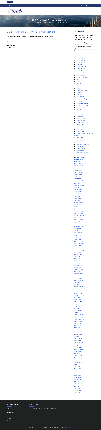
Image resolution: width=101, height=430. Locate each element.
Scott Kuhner (77, 224)
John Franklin (80, 129)
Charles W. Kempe (78, 331)
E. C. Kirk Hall (77, 329)
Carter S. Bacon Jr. (81, 98)
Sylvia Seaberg (80, 85)
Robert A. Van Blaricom (79, 332)
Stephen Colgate (78, 334)
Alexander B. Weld (78, 316)
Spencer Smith (77, 357)
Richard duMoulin (81, 109)
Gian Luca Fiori (80, 126)
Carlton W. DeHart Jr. (79, 196)
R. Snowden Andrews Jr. (79, 359)
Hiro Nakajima (80, 70)
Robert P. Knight (78, 345)
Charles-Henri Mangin (79, 209)
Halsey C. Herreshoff (79, 342)
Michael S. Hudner (78, 193)
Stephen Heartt (77, 271)
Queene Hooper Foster (79, 226)
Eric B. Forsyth (77, 368)
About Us (55, 10)
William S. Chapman (78, 219)
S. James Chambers (78, 288)
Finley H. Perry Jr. (78, 353)
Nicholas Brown (77, 386)
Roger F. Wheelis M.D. (79, 243)
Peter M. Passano (81, 157)
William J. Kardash (81, 120)
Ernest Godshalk (80, 146)
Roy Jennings (77, 230)
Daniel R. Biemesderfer (82, 100)
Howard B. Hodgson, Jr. (82, 66)
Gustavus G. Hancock (79, 250)
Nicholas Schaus (78, 183)
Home (50, 10)
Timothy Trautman (78, 172)
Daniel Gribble (80, 59)
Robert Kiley (77, 284)
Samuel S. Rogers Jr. (78, 163)
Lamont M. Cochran (78, 165)
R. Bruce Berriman (78, 290)
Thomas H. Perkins (78, 167)
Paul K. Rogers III (78, 249)
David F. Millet (80, 137)
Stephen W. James (78, 254)
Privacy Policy (10, 418)
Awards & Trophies (41, 22)
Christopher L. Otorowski (82, 90)
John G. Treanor (77, 299)
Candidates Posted (29, 2)
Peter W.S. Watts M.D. (79, 362)
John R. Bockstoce (78, 174)
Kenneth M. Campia (78, 314)
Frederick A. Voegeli (78, 381)
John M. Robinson (78, 232)
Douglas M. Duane (78, 305)
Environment (89, 10)
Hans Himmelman (81, 124)
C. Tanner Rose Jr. (78, 306)
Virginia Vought (77, 161)
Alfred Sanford (77, 236)
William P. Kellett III (78, 318)
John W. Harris (77, 256)
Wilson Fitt (79, 139)
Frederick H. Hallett (78, 241)
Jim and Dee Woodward (82, 152)
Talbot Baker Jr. (77, 390)
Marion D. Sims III (78, 245)
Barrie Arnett (77, 372)
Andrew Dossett (78, 234)
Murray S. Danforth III (79, 349)
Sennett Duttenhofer (79, 211)
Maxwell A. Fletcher (78, 280)
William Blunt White (78, 277)
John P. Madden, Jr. (81, 111)
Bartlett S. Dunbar (78, 195)
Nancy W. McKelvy (78, 202)
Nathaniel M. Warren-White (83, 144)
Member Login (90, 5)
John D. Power (77, 275)
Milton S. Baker (77, 204)
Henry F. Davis (77, 182)
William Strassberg (81, 75)
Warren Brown (77, 260)
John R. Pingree (77, 217)
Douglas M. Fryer (78, 237)
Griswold (79, 94)
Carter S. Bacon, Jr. (81, 96)
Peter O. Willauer (78, 338)
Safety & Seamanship (65, 10)
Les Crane (79, 79)
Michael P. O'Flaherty (79, 293)
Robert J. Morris (77, 336)
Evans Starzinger (78, 191)
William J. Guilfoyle (81, 60)
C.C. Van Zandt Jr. (78, 347)
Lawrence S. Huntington (82, 107)
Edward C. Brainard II (79, 169)
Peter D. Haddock (78, 200)
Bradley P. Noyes (78, 373)
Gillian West (76, 312)
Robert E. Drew (80, 154)
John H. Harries (77, 208)
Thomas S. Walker (78, 228)
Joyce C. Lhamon (78, 340)
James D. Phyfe (77, 375)
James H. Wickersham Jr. (79, 292)
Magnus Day (80, 81)
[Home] (15, 10)
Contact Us (10, 420)
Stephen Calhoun (81, 68)
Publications (76, 10)
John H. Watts (77, 366)
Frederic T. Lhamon (78, 325)
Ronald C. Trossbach (79, 215)
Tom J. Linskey (77, 187)
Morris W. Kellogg (78, 189)
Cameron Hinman (78, 355)
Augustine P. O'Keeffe (79, 269)
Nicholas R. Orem (81, 150)
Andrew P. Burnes (78, 321)
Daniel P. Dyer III (78, 297)
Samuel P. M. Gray (78, 278)
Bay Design (69, 427)
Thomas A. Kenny (81, 118)
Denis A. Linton (77, 264)
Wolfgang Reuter (78, 327)
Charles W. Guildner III (79, 185)
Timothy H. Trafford (78, 213)
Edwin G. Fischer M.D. (79, 159)
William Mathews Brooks (82, 103)
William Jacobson (81, 62)
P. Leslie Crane (77, 178)
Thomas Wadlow (78, 265)
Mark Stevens (80, 88)
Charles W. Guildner (78, 303)
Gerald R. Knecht (78, 344)
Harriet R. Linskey (78, 170)
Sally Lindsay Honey (78, 221)
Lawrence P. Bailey (78, 180)
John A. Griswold (80, 122)
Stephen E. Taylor (78, 383)
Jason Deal (79, 83)
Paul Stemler (80, 64)
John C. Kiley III (77, 392)
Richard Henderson (78, 377)
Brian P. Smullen (78, 310)
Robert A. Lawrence (78, 360)
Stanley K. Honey (78, 206)
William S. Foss (77, 323)
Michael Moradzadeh (82, 74)
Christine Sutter (77, 247)
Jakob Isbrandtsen (78, 301)
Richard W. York (77, 351)
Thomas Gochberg (78, 273)
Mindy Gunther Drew (79, 385)
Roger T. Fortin (77, 239)
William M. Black (78, 258)
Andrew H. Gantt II (78, 364)
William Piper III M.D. (79, 282)
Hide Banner (82, 5)
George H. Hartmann (79, 319)
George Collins (80, 155)
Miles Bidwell (77, 308)
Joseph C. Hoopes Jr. (78, 267)
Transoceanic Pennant (12, 40)
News (82, 10)
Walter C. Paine (77, 388)
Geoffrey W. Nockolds (79, 295)
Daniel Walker (77, 262)
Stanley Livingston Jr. (79, 370)
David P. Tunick (77, 252)
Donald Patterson (81, 142)
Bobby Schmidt (77, 198)
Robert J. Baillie (77, 379)
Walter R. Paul (77, 223)
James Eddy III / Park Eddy (83, 57)
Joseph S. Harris (77, 176)
